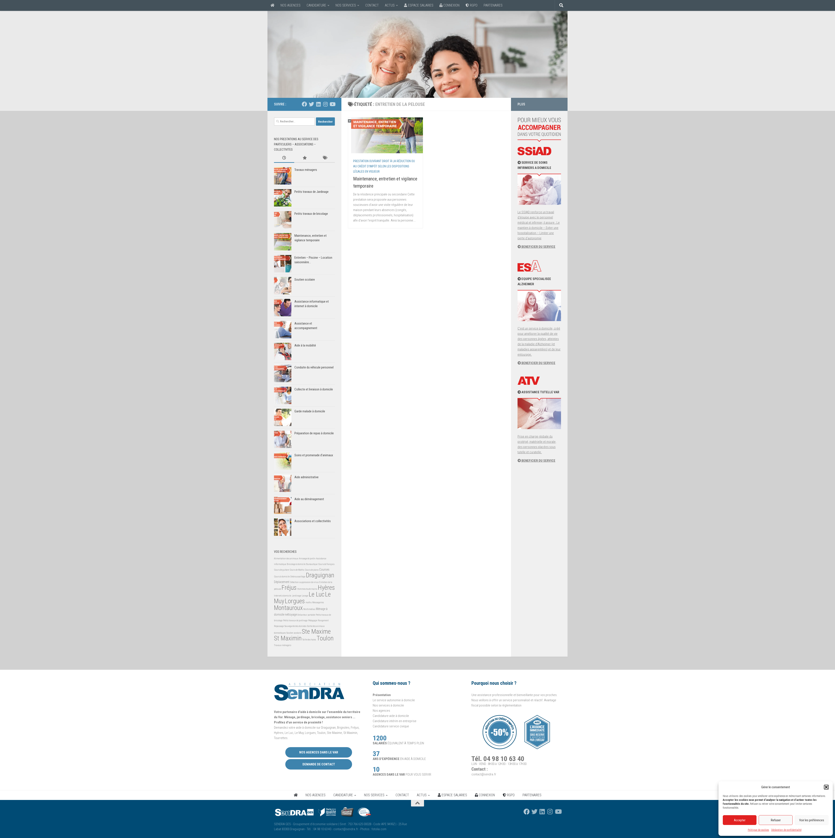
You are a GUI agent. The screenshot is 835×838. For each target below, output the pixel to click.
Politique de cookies (758, 829)
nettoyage (291, 614)
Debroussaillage (297, 576)
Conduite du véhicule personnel (314, 367)
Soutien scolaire (304, 280)
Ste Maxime (316, 631)
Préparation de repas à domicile (314, 433)
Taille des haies (309, 639)
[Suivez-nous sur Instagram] (325, 104)
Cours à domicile (282, 576)
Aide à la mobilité (305, 345)
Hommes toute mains (307, 589)
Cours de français (326, 564)
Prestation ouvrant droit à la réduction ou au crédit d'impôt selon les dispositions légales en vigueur (384, 166)
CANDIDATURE (316, 5)
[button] (826, 787)
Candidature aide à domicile (391, 716)
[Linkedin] (318, 104)
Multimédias (309, 609)
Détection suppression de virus (304, 582)
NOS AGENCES (291, 5)
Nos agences (381, 711)
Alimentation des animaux (286, 558)
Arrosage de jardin (307, 558)
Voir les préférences (811, 820)
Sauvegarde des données (295, 626)
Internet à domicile (282, 595)
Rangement (323, 620)
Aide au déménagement (309, 499)
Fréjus (289, 587)
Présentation (382, 695)
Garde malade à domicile (309, 411)
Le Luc (316, 594)
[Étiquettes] (325, 158)
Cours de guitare (281, 569)
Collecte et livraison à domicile (313, 389)
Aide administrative (306, 477)
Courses (324, 569)
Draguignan (320, 575)
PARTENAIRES (493, 5)
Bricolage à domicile (296, 564)
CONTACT (372, 5)
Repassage (279, 626)
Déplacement (281, 582)
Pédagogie (312, 620)
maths (309, 602)
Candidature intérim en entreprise (394, 721)
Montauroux (288, 607)
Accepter (739, 820)
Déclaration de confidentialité (786, 829)
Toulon (325, 638)
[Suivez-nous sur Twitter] (311, 104)
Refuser (776, 820)
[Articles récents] (284, 158)
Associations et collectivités (312, 521)
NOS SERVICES (346, 5)
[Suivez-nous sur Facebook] (304, 104)
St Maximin (288, 638)
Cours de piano (312, 569)
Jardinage (296, 595)
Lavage (305, 595)
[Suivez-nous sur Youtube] (332, 104)
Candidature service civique (391, 726)
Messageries (318, 602)
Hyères (326, 587)
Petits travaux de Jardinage (311, 192)
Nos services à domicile (388, 705)
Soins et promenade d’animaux (313, 455)
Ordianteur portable (306, 614)
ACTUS (390, 5)
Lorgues (295, 601)
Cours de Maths (297, 569)
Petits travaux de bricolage (311, 214)
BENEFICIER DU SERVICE (538, 247)
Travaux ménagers (305, 170)
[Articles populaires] (304, 158)
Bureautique (311, 564)
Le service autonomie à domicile (394, 700)
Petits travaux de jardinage (295, 620)
